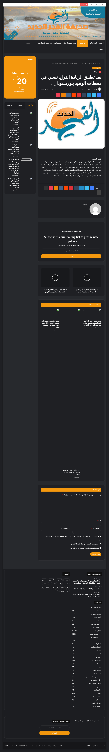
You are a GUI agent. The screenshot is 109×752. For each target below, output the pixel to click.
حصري (98, 657)
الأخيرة (30, 105)
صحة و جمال (95, 627)
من (67, 591)
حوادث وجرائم (96, 660)
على (62, 587)
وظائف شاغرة (96, 706)
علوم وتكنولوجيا (71, 43)
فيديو (99, 687)
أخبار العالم (93, 43)
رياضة (99, 667)
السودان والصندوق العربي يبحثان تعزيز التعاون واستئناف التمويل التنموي (13, 183)
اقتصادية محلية (94, 634)
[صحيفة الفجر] (54, 23)
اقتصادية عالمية (96, 647)
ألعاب (97, 621)
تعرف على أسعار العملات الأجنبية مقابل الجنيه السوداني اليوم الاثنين (13, 117)
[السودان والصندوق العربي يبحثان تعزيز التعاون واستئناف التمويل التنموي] (26, 182)
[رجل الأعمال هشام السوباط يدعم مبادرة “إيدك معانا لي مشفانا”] (71, 388)
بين (50, 583)
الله (60, 583)
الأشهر (20, 105)
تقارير (64, 43)
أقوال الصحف (96, 644)
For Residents (96, 607)
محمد (47, 587)
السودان (44, 580)
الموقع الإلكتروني (65, 528)
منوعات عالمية (96, 703)
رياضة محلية (95, 637)
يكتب (57, 591)
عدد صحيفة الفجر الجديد (45, 43)
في (53, 587)
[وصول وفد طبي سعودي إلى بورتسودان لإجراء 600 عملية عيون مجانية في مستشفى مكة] (50, 314)
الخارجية (59, 580)
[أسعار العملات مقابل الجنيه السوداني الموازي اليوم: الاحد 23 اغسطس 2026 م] (26, 148)
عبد (67, 587)
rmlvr (96, 89)
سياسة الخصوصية (39, 745)
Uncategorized (96, 614)
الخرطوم (51, 580)
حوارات (98, 663)
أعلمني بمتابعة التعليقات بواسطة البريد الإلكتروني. (85, 544)
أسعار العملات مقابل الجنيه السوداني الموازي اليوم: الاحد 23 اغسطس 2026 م (55, 4)
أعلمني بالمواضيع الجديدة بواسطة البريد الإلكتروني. (85, 548)
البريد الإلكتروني (96, 528)
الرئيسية (101, 43)
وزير (63, 591)
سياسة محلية (95, 640)
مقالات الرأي (57, 43)
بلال (55, 583)
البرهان (66, 580)
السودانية (66, 583)
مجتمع (99, 693)
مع (42, 587)
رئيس (44, 583)
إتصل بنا (48, 745)
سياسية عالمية (96, 673)
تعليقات (9, 105)
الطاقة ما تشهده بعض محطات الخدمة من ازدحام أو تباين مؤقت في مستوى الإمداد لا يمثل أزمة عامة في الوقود (13, 166)
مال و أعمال (97, 690)
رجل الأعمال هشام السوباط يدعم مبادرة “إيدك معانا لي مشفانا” (71, 472)
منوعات (101, 49)
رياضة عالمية (97, 670)
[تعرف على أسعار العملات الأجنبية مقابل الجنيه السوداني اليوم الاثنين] (26, 116)
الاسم (99, 520)
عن (57, 587)
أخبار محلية (83, 43)
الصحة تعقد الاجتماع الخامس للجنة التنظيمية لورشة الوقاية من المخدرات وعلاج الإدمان (92, 323)
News (99, 611)
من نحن (54, 745)
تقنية (99, 654)
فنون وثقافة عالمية (95, 683)
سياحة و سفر (95, 624)
